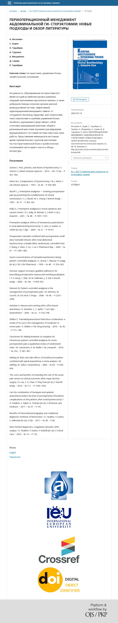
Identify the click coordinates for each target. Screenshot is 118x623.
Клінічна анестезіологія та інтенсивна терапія (37, 3)
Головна (13, 11)
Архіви (23, 11)
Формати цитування (82, 157)
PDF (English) (81, 99)
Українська (14, 457)
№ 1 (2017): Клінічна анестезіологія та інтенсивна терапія (55, 11)
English (12, 452)
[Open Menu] (9, 3)
